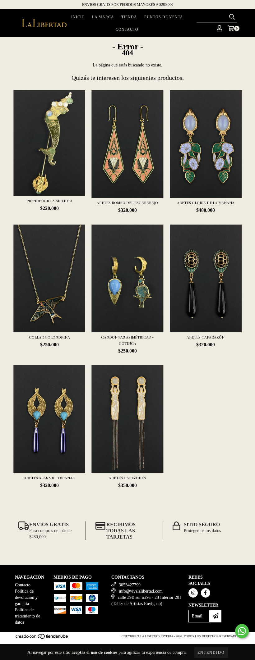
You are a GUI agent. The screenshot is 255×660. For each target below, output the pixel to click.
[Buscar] (232, 17)
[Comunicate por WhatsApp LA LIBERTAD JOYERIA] (242, 631)
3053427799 (130, 585)
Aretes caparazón (206, 337)
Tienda (129, 17)
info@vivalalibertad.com (141, 591)
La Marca (103, 17)
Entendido (211, 652)
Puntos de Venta (163, 17)
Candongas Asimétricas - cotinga (127, 340)
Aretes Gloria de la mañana (205, 202)
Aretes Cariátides (127, 477)
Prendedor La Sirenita (49, 200)
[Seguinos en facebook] (205, 593)
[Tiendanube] (42, 638)
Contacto (127, 29)
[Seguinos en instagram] (193, 593)
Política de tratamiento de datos (27, 616)
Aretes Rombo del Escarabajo (127, 202)
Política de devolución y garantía (26, 597)
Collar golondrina (49, 337)
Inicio (78, 17)
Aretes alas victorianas (49, 477)
